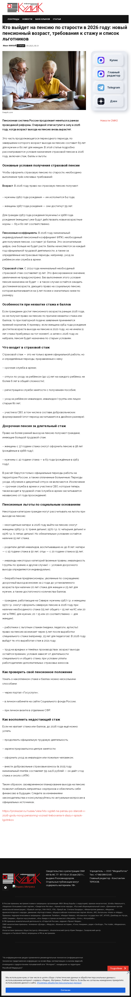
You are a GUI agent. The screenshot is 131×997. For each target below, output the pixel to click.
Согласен (65, 990)
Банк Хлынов (42, 19)
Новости (27, 19)
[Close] (128, 972)
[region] (65, 983)
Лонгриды (13, 19)
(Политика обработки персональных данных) (59, 982)
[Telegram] (5, 888)
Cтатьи (21, 45)
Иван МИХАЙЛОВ (12, 45)
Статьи (57, 19)
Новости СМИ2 (109, 120)
